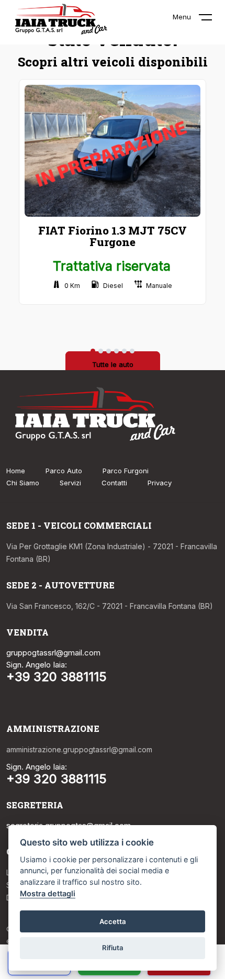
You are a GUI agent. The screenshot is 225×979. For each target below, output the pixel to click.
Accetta (112, 921)
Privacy (160, 483)
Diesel (113, 286)
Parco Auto (64, 470)
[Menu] (212, 19)
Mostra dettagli (47, 893)
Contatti (114, 483)
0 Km (72, 286)
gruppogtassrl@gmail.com (53, 653)
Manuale (159, 286)
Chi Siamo (22, 483)
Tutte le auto (112, 364)
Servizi (70, 483)
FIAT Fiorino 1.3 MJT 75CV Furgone (112, 236)
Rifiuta (112, 947)
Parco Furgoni (126, 470)
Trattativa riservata (112, 266)
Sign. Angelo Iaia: (36, 665)
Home (15, 470)
